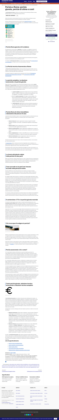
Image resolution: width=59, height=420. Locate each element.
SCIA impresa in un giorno (7, 376)
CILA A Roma (18, 390)
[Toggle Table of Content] (17, 15)
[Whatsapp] (27, 414)
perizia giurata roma (35, 364)
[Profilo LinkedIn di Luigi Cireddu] (5, 361)
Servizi (17, 407)
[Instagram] (34, 414)
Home (45, 390)
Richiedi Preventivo (51, 35)
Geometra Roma (7, 0)
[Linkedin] (30, 414)
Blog (45, 396)
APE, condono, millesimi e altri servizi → (51, 33)
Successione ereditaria (35, 376)
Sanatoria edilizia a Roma (20, 401)
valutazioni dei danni (28, 21)
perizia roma (4, 365)
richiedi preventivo (41, 1)
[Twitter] (28, 414)
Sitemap (45, 398)
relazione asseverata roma (34, 365)
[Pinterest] (32, 414)
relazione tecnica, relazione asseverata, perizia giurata (19, 350)
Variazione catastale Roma (20, 398)
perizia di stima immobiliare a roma (24, 364)
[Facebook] (25, 414)
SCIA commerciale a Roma (20, 396)
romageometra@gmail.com (45, 3)
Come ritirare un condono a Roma (35, 403)
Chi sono (45, 393)
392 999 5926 (36, 3)
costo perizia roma (12, 364)
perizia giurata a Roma (13, 346)
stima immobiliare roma (20, 367)
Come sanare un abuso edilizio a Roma (36, 393)
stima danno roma (12, 367)
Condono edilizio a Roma (20, 404)
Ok (55, 418)
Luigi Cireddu (13, 352)
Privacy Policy (46, 404)
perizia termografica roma (12, 365)
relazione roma (5, 367)
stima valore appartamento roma (32, 367)
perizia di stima (9, 143)
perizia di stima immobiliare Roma (15, 343)
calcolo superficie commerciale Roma (16, 345)
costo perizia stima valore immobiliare (16, 348)
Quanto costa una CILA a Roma (35, 390)
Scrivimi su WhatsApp (51, 37)
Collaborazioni (11, 403)
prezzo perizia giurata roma (23, 365)
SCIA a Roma (18, 393)
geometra (12, 244)
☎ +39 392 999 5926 (51, 41)
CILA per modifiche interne (22, 376)
